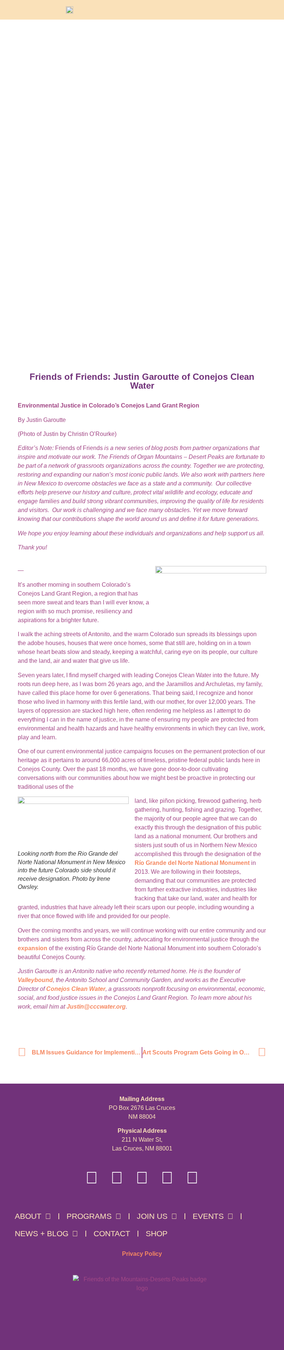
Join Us (152, 1216)
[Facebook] (92, 1177)
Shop (157, 1233)
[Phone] (167, 1177)
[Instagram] (117, 1177)
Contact (112, 1233)
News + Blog (41, 1233)
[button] (179, 10)
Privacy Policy (142, 1254)
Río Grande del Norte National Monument (192, 863)
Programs (89, 1216)
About (28, 1216)
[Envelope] (192, 1177)
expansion (32, 948)
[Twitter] (142, 1177)
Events (208, 1216)
